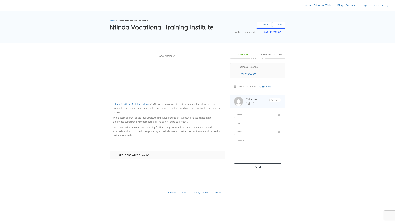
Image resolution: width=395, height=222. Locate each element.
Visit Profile (275, 100)
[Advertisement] (167, 79)
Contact (350, 5)
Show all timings (258, 58)
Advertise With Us (324, 5)
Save (280, 24)
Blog (340, 5)
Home (307, 5)
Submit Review (272, 31)
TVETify (14, 5)
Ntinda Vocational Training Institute (131, 104)
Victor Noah (252, 99)
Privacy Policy (200, 192)
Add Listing (381, 5)
